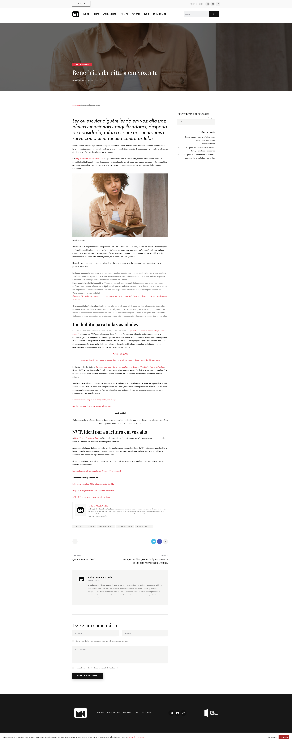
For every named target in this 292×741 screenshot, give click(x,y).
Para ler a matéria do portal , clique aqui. (94, 399)
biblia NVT (79, 526)
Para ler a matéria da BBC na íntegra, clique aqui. (92, 406)
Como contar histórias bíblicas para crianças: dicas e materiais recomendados (200, 140)
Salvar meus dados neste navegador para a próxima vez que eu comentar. (102, 641)
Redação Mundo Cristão (100, 577)
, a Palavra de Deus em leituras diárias (91, 497)
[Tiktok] (218, 4)
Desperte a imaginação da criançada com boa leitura (93, 490)
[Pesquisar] (214, 14)
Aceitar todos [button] (284, 737)
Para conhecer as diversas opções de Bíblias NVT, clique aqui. (96, 471)
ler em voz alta (125, 526)
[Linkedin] (212, 4)
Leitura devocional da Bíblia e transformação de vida (93, 484)
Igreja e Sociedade (82, 64)
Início (74, 105)
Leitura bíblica (106, 526)
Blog (78, 105)
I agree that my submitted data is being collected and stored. (97, 668)
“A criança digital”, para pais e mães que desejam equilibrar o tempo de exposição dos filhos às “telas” (120, 360)
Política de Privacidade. (136, 737)
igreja (91, 526)
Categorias (211, 118)
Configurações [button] (272, 737)
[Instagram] (207, 4)
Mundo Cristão (144, 526)
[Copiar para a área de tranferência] (165, 541)
